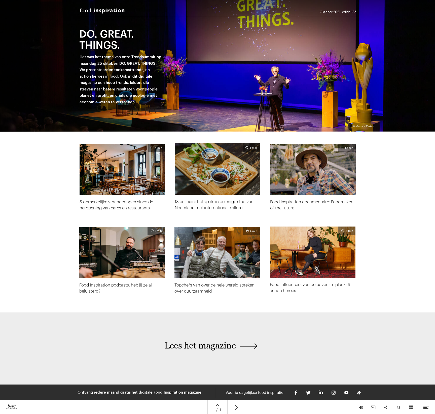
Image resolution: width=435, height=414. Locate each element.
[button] (180, 348)
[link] (312, 264)
